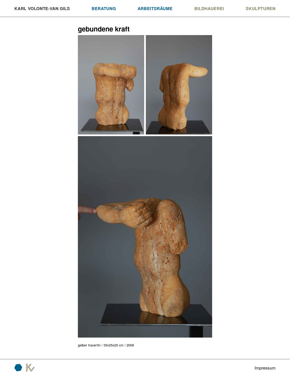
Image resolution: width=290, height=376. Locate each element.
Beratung (104, 8)
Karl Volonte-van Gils (42, 8)
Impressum (265, 368)
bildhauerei (209, 8)
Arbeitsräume (155, 8)
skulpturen (260, 8)
